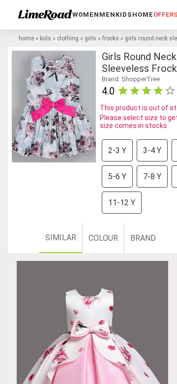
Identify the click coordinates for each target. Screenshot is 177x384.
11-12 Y (121, 202)
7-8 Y (152, 176)
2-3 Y (117, 150)
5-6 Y (117, 176)
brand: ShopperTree (131, 79)
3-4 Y (152, 150)
